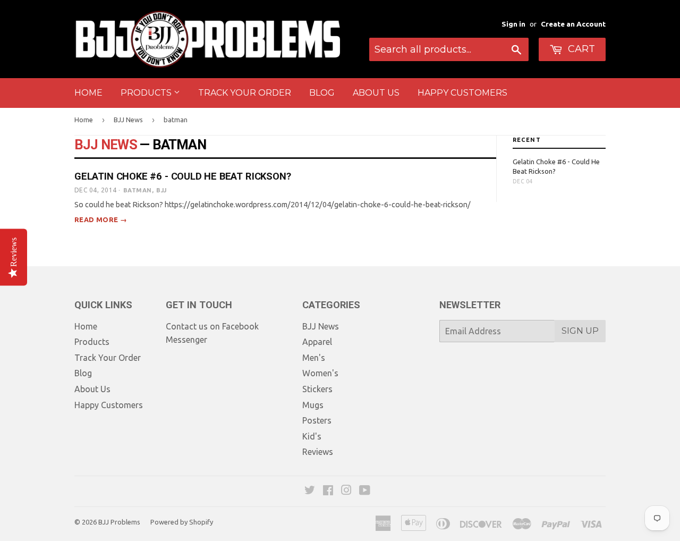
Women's (320, 373)
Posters (317, 420)
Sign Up (580, 331)
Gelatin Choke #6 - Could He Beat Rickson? (182, 176)
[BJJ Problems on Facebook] (328, 491)
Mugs (313, 405)
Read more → (100, 219)
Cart (580, 49)
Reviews (317, 452)
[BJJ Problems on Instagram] (346, 491)
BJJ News (128, 119)
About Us (376, 93)
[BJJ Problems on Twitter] (309, 491)
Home (88, 93)
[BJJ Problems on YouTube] (364, 491)
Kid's (311, 436)
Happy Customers (462, 93)
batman (137, 190)
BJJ (161, 190)
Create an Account (573, 24)
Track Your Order (244, 93)
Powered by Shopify (181, 522)
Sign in (513, 24)
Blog (322, 93)
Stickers (317, 389)
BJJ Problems (119, 522)
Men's (313, 357)
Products (147, 93)
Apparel (317, 341)
